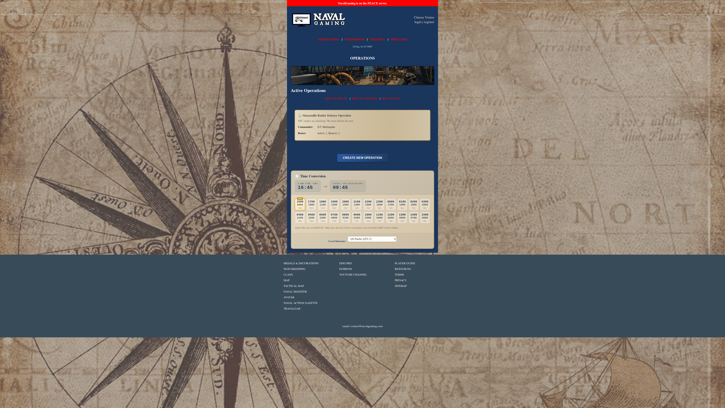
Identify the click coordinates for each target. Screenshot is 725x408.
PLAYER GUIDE (405, 263)
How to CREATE (336, 98)
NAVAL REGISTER (295, 291)
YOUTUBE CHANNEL (353, 274)
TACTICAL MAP (294, 286)
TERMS (399, 274)
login (417, 21)
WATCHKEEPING (294, 269)
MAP (287, 280)
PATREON (345, 269)
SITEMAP (401, 286)
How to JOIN (391, 98)
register (429, 21)
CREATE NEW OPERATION (362, 157)
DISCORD (345, 263)
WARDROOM (354, 39)
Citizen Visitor (424, 17)
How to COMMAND (364, 98)
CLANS (288, 274)
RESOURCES (403, 269)
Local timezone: (337, 241)
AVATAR (289, 297)
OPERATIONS (328, 39)
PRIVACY (401, 280)
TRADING (377, 39)
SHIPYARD (398, 39)
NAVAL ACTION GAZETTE (301, 303)
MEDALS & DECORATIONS (301, 263)
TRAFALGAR (292, 308)
